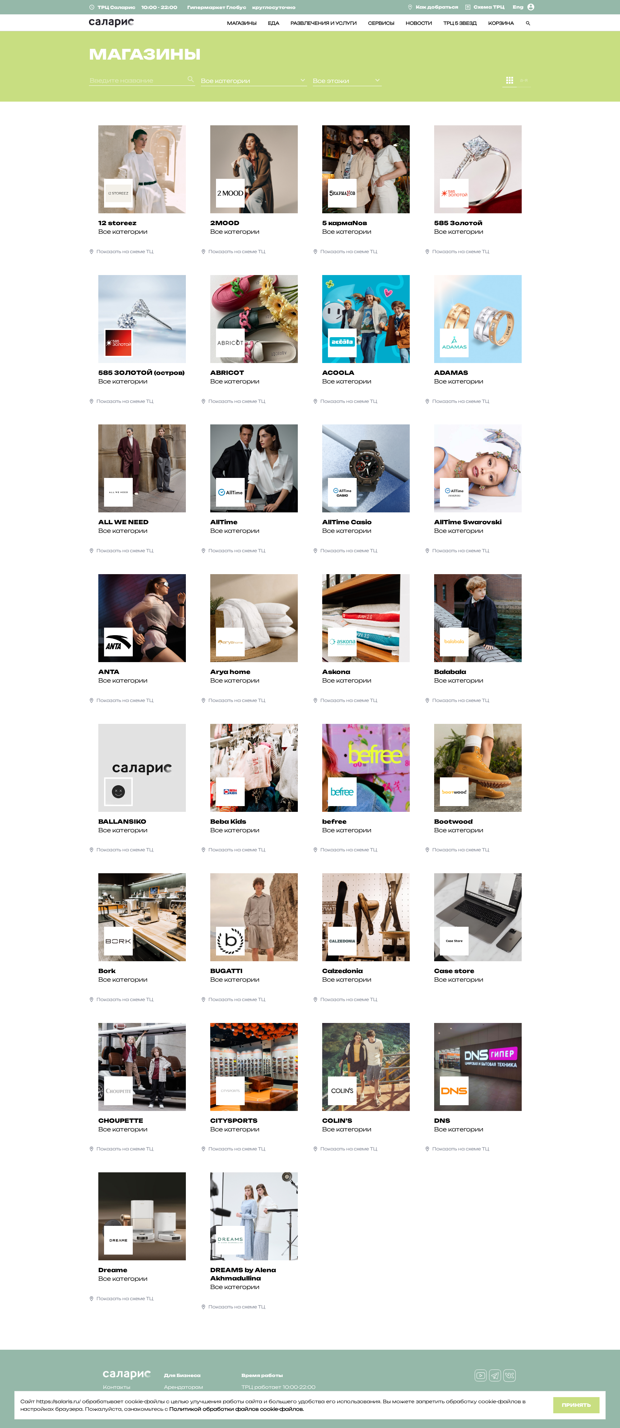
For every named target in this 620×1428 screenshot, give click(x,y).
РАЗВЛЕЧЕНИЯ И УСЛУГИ (324, 23)
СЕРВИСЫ (381, 23)
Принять (576, 1405)
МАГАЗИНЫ (242, 23)
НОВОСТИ (419, 23)
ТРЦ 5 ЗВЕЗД (460, 23)
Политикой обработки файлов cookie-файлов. (236, 1409)
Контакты (116, 1387)
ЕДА (273, 23)
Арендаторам (183, 1387)
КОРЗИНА (501, 23)
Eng (518, 7)
